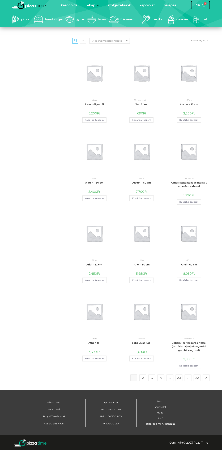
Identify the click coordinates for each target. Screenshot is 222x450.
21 (188, 378)
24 (204, 40)
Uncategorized (141, 100)
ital (204, 19)
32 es (189, 100)
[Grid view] (75, 41)
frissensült (128, 19)
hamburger (54, 19)
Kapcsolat (147, 5)
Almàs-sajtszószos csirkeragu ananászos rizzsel (189, 184)
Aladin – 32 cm (189, 104)
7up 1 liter (141, 104)
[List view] (83, 41)
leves (102, 19)
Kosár (160, 401)
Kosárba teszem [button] (94, 120)
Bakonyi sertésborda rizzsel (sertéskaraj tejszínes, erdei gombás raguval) (189, 346)
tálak (94, 100)
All (209, 40)
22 (197, 378)
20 (179, 378)
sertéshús (189, 338)
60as (141, 178)
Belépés (170, 5)
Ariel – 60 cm (189, 264)
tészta (157, 19)
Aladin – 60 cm (141, 182)
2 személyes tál (94, 104)
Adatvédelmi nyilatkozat (160, 423)
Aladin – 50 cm (94, 182)
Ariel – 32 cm (94, 264)
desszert (183, 19)
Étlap (91, 5)
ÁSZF (160, 418)
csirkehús (189, 178)
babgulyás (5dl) (141, 342)
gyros (80, 19)
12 (200, 40)
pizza (25, 19)
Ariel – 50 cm (142, 264)
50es (94, 178)
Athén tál (94, 342)
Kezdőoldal (69, 5)
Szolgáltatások (119, 5)
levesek (141, 338)
